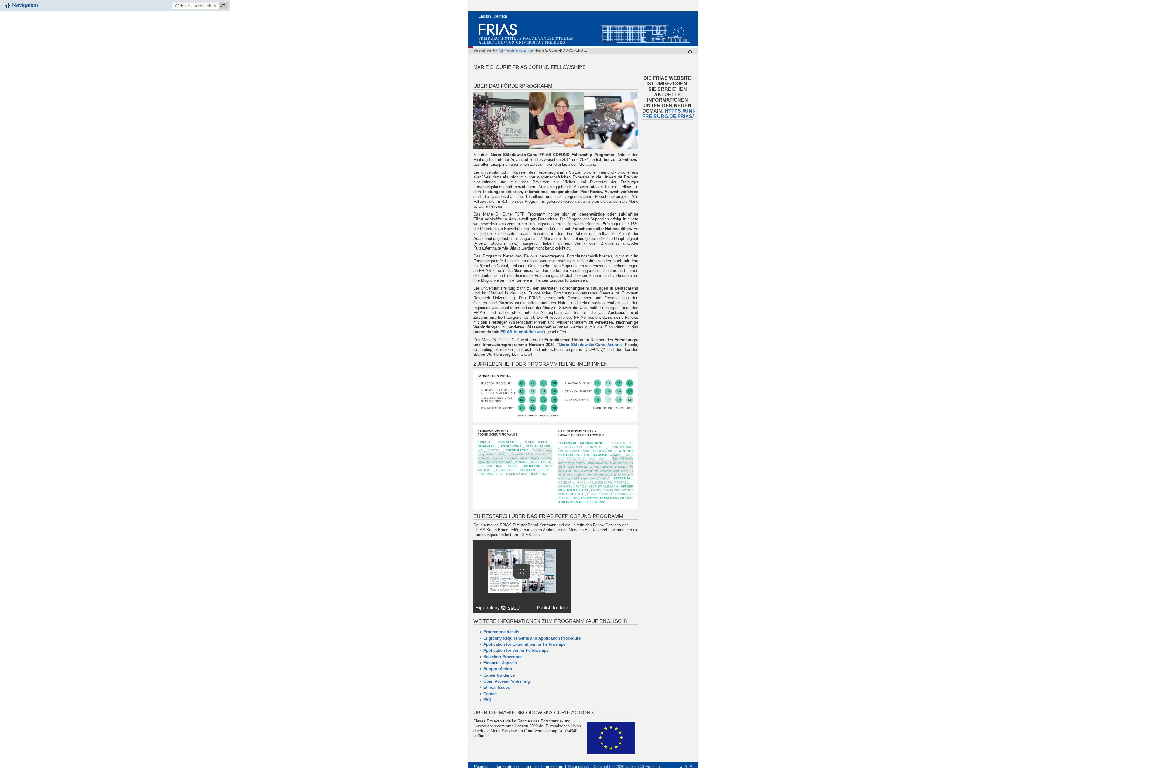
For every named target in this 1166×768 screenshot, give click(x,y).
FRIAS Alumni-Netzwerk (522, 332)
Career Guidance (499, 675)
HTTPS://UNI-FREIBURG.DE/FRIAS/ (668, 113)
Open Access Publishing (506, 681)
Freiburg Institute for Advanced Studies (526, 38)
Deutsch (500, 16)
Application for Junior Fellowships (516, 650)
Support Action (497, 669)
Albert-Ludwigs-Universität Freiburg (522, 42)
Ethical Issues (496, 687)
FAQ (487, 700)
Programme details (501, 632)
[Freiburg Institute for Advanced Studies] (643, 32)
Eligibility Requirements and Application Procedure (532, 638)
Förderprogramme (519, 50)
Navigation (25, 5)
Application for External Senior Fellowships (524, 644)
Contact (490, 694)
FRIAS (498, 50)
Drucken (690, 50)
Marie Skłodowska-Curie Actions (590, 344)
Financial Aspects (500, 663)
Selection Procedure (502, 656)
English (485, 16)
